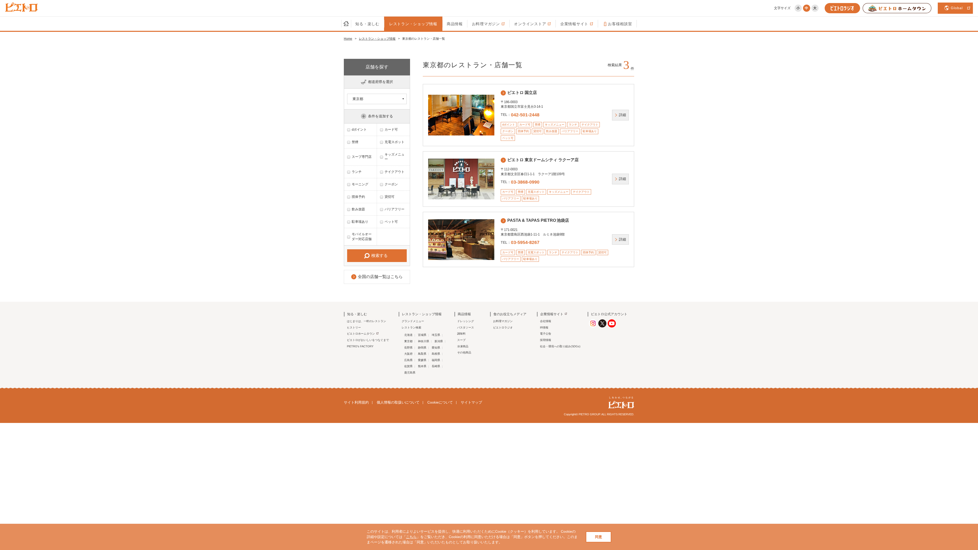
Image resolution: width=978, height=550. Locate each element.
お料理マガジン (503, 321)
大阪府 (408, 353)
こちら (411, 537)
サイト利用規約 (356, 402)
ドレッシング (465, 321)
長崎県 (436, 366)
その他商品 (464, 352)
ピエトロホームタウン (361, 333)
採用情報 (545, 339)
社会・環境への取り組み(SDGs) (560, 346)
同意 (598, 537)
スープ (461, 339)
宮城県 (422, 334)
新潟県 (438, 341)
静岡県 (422, 347)
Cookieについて (440, 402)
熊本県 (422, 366)
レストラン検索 (411, 327)
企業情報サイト (551, 314)
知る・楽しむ (367, 24)
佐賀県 (408, 366)
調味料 (461, 333)
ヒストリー (354, 327)
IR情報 (544, 327)
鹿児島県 (409, 372)
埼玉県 (436, 334)
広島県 (408, 360)
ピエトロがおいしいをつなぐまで (368, 339)
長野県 (408, 347)
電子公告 (545, 333)
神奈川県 (423, 341)
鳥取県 (422, 353)
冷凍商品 (462, 346)
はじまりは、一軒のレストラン (366, 321)
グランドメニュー (413, 321)
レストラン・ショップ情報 (413, 24)
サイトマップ (471, 402)
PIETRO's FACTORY (360, 346)
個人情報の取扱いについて (398, 402)
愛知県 (436, 347)
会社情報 (545, 321)
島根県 (436, 353)
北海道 (408, 334)
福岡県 (436, 360)
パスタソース (465, 327)
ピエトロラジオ (503, 327)
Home (348, 38)
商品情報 (455, 24)
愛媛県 (422, 360)
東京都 (408, 341)
